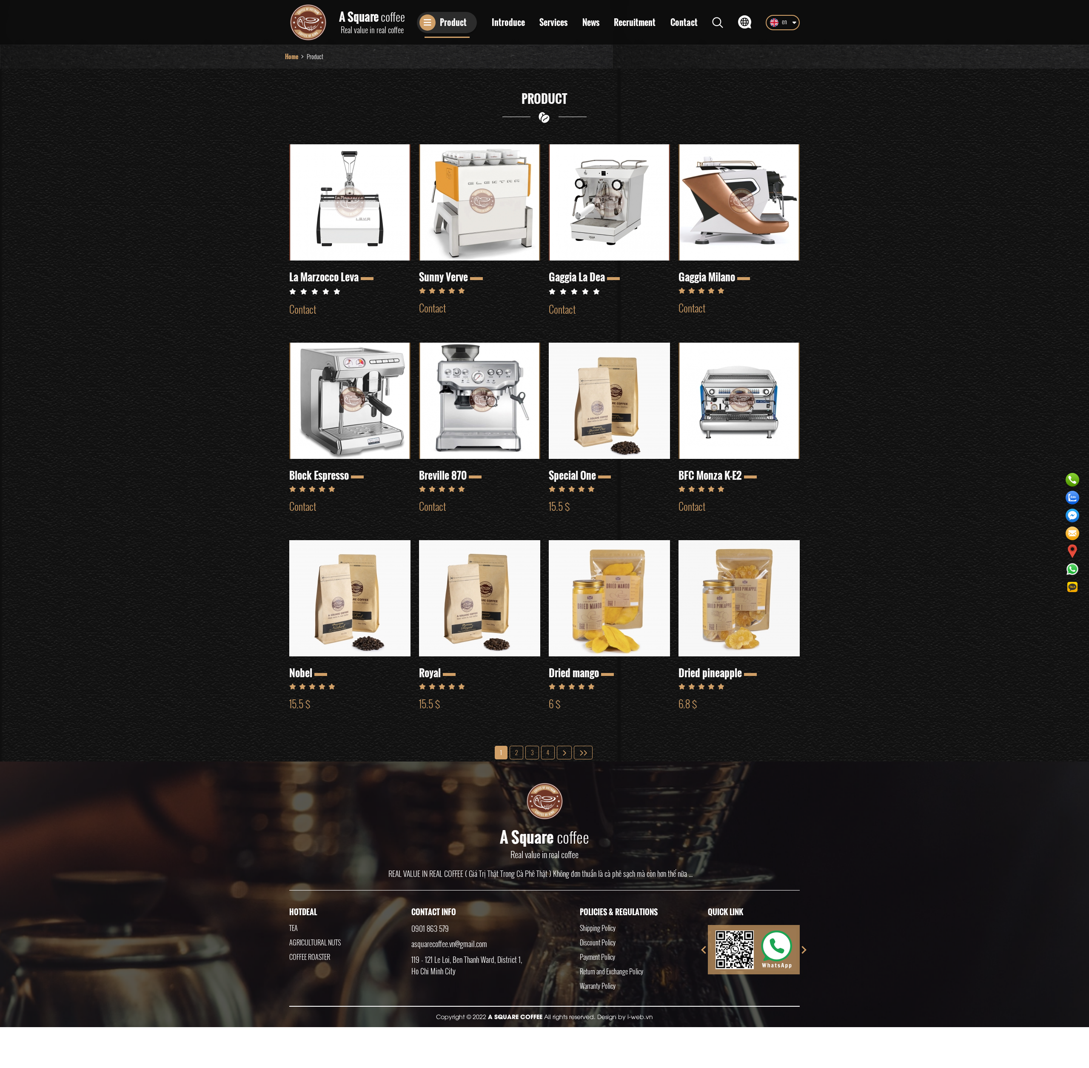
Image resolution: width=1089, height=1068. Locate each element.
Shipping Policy (598, 928)
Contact (684, 22)
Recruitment (635, 22)
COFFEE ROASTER (309, 957)
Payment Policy (597, 957)
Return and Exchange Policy (611, 971)
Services (553, 22)
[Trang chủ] (308, 22)
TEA (293, 928)
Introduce (508, 22)
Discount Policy (598, 942)
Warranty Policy (598, 986)
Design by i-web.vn (625, 1016)
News (590, 22)
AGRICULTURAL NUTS (315, 942)
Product (453, 22)
